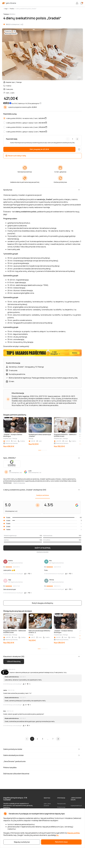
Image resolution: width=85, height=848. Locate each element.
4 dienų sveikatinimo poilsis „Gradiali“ (26, 9)
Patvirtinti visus (61, 842)
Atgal (6, 9)
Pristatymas (61, 807)
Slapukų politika (73, 833)
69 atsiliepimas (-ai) (15, 24)
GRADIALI (12, 14)
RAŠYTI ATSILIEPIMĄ (42, 548)
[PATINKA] (79, 149)
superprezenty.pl (76, 806)
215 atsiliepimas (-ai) (16, 472)
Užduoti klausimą (13, 661)
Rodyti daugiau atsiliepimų (42, 603)
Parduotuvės (61, 804)
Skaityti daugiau (19, 483)
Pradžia (12, 9)
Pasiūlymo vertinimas (42, 495)
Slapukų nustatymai (22, 842)
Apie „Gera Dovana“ (47, 805)
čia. (57, 835)
